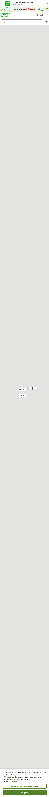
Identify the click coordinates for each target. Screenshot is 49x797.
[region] (24, 783)
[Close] (45, 772)
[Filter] (46, 21)
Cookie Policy (16, 781)
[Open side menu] (46, 15)
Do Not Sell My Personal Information (24, 786)
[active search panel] (22, 22)
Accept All (24, 793)
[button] (5, 15)
